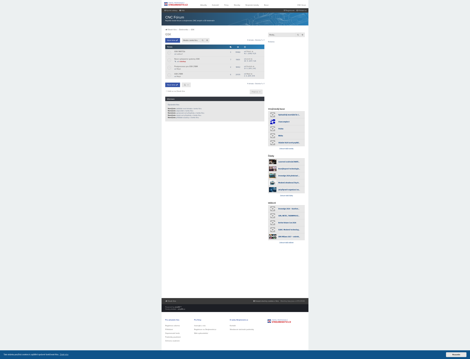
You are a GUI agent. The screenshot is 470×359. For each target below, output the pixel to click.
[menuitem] (182, 10)
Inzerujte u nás (200, 326)
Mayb (179, 69)
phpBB (177, 307)
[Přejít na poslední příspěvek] (252, 51)
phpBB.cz (181, 309)
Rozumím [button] (456, 355)
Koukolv (250, 66)
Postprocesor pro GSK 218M (186, 66)
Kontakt (233, 326)
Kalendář (215, 5)
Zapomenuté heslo (172, 333)
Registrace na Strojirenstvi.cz (205, 329)
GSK (168, 34)
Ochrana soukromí (172, 341)
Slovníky (237, 5)
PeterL (249, 51)
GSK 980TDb (179, 51)
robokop (182, 61)
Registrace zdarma (172, 326)
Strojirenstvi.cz (176, 4)
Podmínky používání (173, 337)
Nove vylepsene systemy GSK (187, 59)
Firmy (226, 5)
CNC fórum (301, 5)
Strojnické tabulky (252, 5)
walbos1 (180, 54)
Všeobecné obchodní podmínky (242, 329)
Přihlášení (169, 329)
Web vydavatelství (201, 333)
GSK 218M (178, 74)
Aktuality (203, 5)
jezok (249, 59)
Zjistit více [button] (64, 354)
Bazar (266, 5)
